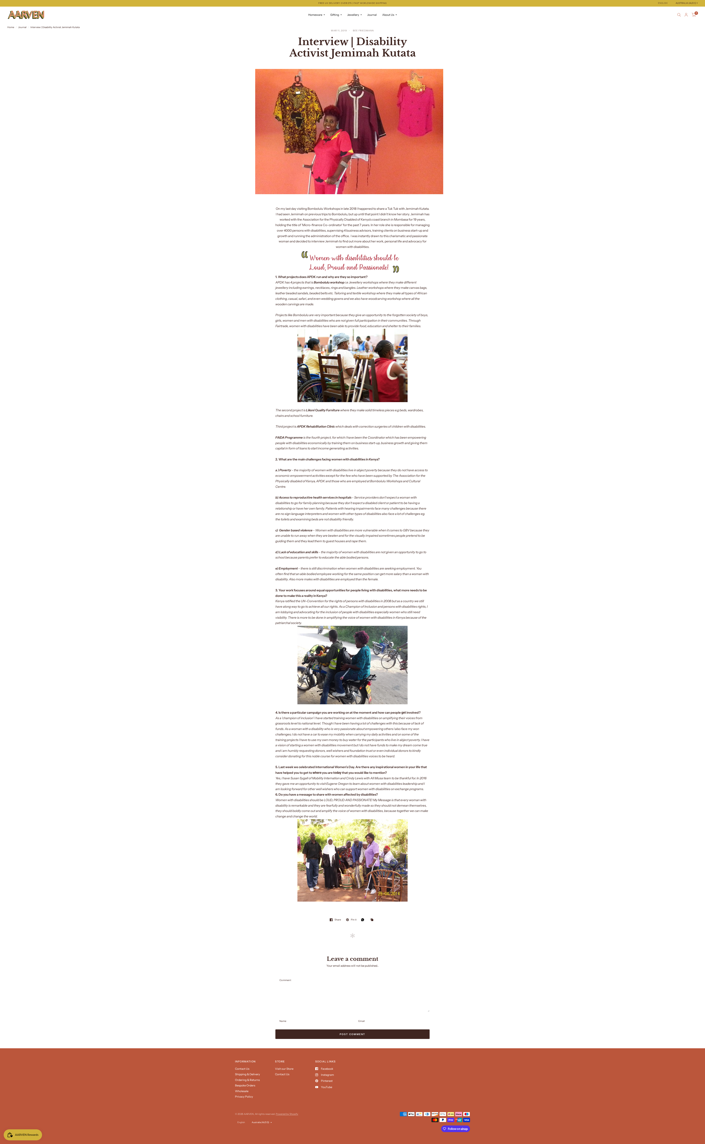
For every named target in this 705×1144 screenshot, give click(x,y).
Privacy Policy (244, 1096)
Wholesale (241, 1091)
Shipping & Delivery (247, 1074)
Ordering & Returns (247, 1080)
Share (338, 919)
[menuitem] (317, 15)
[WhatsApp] (363, 919)
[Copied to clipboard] (372, 920)
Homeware (315, 15)
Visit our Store (284, 1068)
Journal (372, 15)
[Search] (679, 15)
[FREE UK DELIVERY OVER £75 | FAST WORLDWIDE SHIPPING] (352, 3)
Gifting (334, 15)
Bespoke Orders (245, 1085)
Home (10, 27)
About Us (388, 15)
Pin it (353, 919)
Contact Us (242, 1068)
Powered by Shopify (287, 1113)
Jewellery (353, 15)
